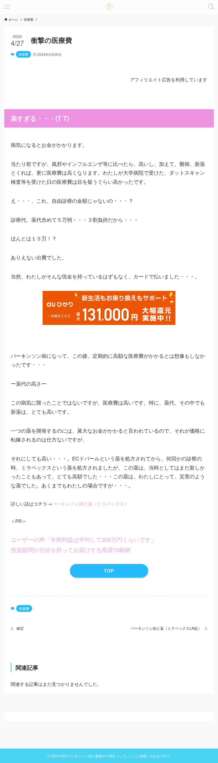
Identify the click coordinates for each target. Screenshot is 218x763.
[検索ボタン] (211, 7)
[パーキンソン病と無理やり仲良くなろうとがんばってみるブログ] (109, 7)
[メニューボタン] (7, 7)
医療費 (23, 54)
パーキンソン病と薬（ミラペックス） (90, 503)
